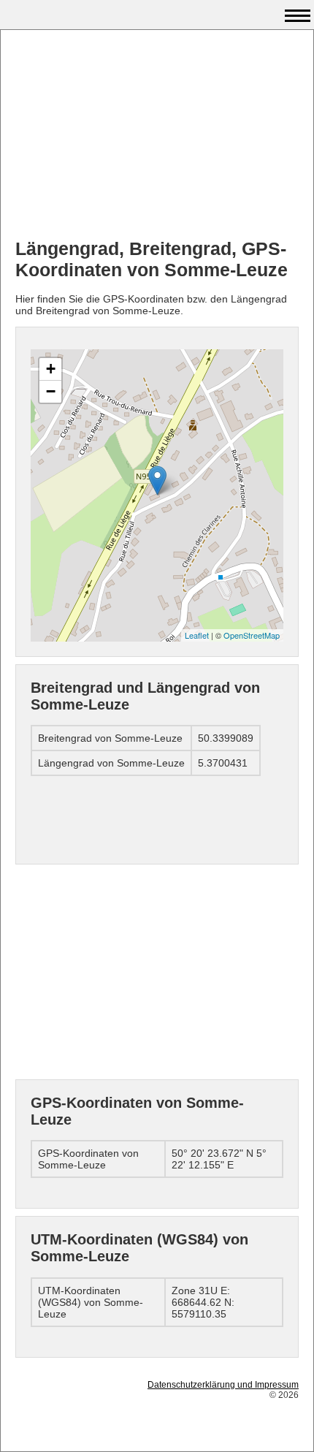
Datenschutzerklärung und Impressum (223, 1385)
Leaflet (197, 635)
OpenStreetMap (251, 635)
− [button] (50, 391)
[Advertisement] (157, 136)
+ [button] (50, 369)
